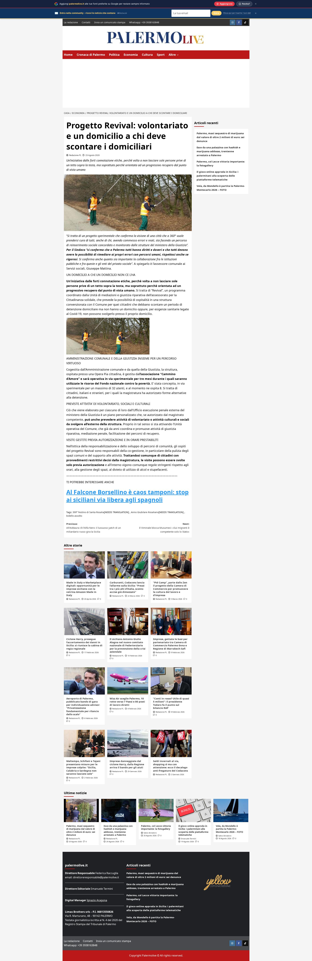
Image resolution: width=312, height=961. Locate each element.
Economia (131, 55)
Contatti (86, 22)
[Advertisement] (156, 83)
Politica (114, 55)
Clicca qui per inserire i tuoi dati (237, 13)
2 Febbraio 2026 (91, 777)
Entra (216, 13)
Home (68, 55)
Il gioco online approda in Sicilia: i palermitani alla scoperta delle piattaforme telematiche (217, 175)
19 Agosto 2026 (187, 841)
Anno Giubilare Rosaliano (145, 512)
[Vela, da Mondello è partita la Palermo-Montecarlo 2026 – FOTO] (230, 810)
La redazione (71, 22)
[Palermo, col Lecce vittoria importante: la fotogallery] (156, 810)
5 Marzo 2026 (176, 599)
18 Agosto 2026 (224, 838)
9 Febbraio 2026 (177, 652)
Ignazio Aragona (97, 900)
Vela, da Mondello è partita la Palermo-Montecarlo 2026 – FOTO (221, 187)
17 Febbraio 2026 (91, 652)
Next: (164, 527)
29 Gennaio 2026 (135, 771)
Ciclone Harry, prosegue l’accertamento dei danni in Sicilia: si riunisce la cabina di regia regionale (84, 643)
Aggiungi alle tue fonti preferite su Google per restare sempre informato (104, 3)
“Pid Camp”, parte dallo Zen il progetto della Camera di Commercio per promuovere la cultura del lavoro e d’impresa (170, 589)
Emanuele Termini (188, 838)
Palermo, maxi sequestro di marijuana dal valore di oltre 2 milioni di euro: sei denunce (220, 137)
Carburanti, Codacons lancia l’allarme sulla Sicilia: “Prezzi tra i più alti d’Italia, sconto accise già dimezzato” (127, 587)
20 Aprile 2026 (90, 599)
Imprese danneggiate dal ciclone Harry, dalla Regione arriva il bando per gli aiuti (127, 764)
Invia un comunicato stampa (109, 22)
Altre (172, 55)
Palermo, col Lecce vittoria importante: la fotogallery (221, 163)
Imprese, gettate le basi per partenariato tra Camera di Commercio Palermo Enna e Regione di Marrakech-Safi (170, 643)
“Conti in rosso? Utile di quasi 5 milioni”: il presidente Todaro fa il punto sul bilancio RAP (171, 703)
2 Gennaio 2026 (177, 774)
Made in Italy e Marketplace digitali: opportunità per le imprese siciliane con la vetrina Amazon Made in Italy (83, 589)
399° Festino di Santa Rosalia (88, 512)
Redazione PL (75, 155)
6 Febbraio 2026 (91, 718)
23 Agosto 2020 (92, 155)
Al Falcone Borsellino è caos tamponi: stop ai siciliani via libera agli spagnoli (127, 496)
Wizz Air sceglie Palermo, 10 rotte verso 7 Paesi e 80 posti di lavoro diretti (127, 701)
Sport (161, 55)
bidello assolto (74, 515)
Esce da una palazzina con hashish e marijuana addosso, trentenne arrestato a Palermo (218, 151)
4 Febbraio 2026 (134, 708)
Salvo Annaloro (150, 833)
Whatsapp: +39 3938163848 (144, 22)
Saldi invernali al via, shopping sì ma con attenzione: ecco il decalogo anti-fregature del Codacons (170, 765)
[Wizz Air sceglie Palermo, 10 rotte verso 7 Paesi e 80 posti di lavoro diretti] (127, 681)
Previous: (93, 527)
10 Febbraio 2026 (135, 655)
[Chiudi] (255, 4)
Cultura (147, 55)
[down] (178, 54)
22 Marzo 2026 (134, 596)
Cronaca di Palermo (91, 55)
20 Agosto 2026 (75, 841)
